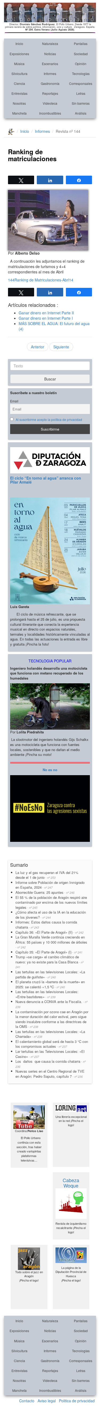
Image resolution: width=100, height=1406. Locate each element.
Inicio (19, 43)
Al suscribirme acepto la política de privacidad (49, 419)
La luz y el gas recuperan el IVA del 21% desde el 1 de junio (46, 875)
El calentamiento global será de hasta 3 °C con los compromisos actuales (51, 1044)
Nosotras (19, 103)
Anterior (37, 346)
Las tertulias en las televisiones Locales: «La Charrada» (50, 1034)
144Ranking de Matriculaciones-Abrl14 (40, 279)
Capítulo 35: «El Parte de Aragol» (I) (48, 952)
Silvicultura (19, 73)
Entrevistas (19, 93)
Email (14, 401)
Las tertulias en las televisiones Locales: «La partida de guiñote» (50, 974)
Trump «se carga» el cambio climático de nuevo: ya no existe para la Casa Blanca (49, 961)
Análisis (80, 113)
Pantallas (80, 43)
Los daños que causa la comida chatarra (50, 1064)
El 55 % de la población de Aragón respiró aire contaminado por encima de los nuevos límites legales (51, 902)
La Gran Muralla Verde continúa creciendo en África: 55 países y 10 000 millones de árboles (51, 941)
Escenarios (50, 63)
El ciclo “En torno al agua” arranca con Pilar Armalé (45, 480)
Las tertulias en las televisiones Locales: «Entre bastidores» (46, 994)
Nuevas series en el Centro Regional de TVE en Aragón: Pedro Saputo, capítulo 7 (50, 1074)
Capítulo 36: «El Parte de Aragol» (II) (49, 932)
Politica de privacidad (77, 1400)
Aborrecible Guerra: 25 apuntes (44, 892)
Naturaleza (50, 43)
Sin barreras (81, 103)
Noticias (50, 53)
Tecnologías (81, 73)
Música (19, 63)
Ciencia (19, 83)
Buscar (50, 379)
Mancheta (19, 113)
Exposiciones (19, 53)
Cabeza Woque (71, 1183)
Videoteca (50, 103)
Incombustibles (50, 113)
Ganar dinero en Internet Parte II (46, 312)
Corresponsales (80, 83)
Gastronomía (50, 83)
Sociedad (81, 53)
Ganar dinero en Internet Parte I (46, 318)
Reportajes (50, 93)
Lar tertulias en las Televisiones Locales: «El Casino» (50, 1054)
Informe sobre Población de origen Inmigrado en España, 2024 (50, 885)
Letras (80, 93)
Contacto (26, 1400)
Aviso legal (47, 1400)
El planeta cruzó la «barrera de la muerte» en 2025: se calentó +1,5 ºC (50, 984)
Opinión (80, 63)
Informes (50, 73)
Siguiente (61, 346)
